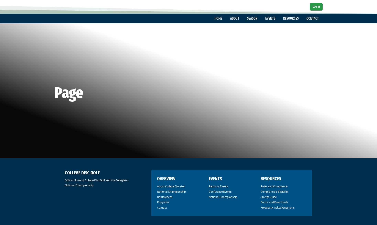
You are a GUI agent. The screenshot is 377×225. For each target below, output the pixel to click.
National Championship (171, 191)
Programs (163, 202)
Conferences (164, 197)
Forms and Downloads (274, 202)
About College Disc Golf (171, 186)
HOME (218, 18)
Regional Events (218, 186)
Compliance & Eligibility (274, 191)
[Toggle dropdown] (224, 18)
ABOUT (234, 18)
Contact (162, 207)
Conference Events (220, 191)
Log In (316, 6)
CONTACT (313, 18)
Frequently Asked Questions (278, 207)
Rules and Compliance (274, 186)
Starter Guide (269, 197)
